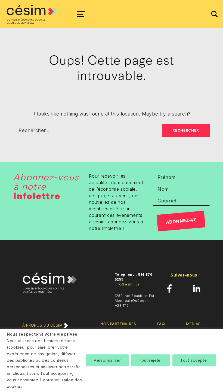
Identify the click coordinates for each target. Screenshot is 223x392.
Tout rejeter (150, 360)
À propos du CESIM (43, 325)
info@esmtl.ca (127, 284)
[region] (111, 360)
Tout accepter (194, 360)
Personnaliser (107, 360)
